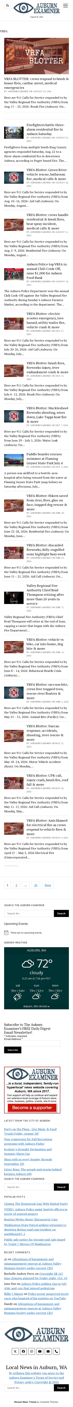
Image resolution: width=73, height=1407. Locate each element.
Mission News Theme (25, 1401)
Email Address (13, 1038)
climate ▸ (36, 1006)
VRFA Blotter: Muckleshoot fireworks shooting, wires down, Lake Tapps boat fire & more (47, 415)
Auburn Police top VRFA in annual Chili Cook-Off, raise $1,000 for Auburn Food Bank (47, 271)
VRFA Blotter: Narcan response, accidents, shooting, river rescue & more (45, 733)
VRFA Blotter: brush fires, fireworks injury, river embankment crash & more (48, 367)
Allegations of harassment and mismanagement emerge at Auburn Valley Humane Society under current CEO (32, 1263)
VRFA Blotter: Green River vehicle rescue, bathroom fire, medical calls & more (47, 174)
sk (5, 1259)
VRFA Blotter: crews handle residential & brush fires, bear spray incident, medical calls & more (48, 221)
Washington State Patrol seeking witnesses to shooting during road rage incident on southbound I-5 (35, 1229)
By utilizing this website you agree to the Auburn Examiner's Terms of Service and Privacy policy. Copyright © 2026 (36, 1377)
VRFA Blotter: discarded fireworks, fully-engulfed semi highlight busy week (46, 549)
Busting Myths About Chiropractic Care (31, 1219)
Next (48, 885)
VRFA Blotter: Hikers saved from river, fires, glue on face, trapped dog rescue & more (47, 502)
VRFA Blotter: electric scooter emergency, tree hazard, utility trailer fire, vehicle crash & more (46, 320)
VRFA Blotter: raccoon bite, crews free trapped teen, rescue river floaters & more (47, 691)
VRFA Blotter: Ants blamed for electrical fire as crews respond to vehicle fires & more (47, 827)
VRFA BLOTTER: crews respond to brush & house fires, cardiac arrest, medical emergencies (36, 83)
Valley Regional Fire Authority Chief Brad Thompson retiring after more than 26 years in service (45, 594)
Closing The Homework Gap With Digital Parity (36, 1204)
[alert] (36, 932)
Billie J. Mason (13, 1294)
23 (35, 885)
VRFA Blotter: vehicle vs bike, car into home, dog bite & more (45, 644)
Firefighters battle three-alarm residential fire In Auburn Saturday (46, 129)
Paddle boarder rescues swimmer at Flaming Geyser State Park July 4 (45, 458)
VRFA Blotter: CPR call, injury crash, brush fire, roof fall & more (47, 780)
